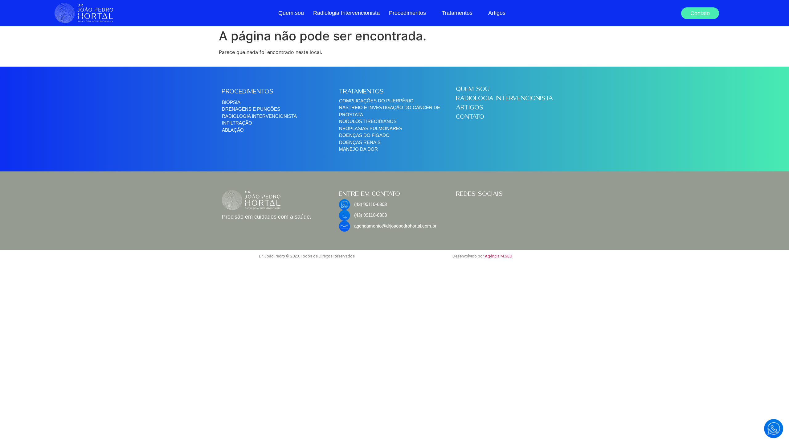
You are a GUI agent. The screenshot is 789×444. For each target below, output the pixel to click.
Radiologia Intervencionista (346, 13)
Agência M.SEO (498, 256)
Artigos (496, 13)
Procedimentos (407, 13)
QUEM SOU (473, 89)
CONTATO (470, 116)
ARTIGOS (470, 107)
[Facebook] (464, 207)
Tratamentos (457, 13)
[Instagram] (481, 207)
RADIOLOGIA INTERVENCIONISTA (504, 98)
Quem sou (291, 13)
